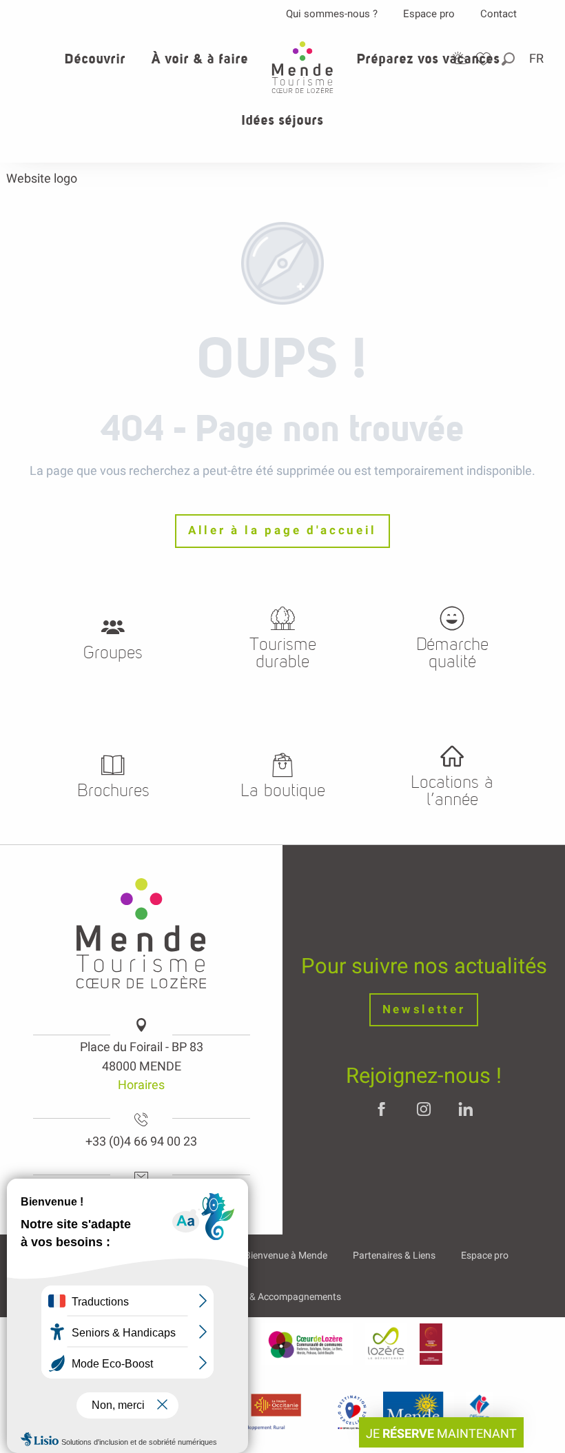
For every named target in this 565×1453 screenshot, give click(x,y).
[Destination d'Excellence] (351, 1412)
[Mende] (419, 1412)
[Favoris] (485, 58)
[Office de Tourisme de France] (479, 1412)
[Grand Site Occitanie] (431, 1344)
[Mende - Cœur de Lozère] (302, 67)
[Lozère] (386, 1344)
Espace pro (429, 14)
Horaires (141, 1084)
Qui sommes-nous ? (332, 14)
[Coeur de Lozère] (306, 1344)
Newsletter (424, 1009)
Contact (498, 14)
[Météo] (459, 58)
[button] (509, 59)
